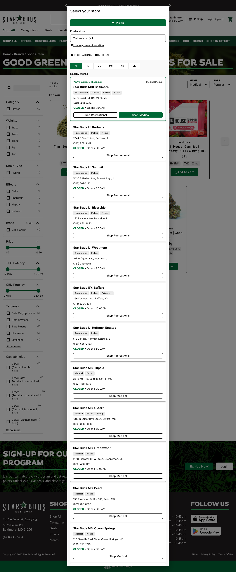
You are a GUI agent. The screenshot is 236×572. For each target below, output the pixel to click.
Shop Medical (141, 114)
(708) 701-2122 (82, 183)
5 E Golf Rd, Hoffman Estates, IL (91, 338)
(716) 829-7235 (82, 303)
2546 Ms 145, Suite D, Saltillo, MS (92, 378)
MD (99, 65)
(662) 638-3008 (82, 423)
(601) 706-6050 (82, 504)
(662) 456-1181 (82, 464)
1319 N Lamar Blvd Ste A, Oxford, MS (94, 418)
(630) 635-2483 (82, 343)
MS (111, 65)
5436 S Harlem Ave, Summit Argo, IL (94, 178)
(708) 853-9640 (82, 223)
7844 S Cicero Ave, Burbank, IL (90, 138)
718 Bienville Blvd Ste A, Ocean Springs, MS (98, 539)
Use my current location (88, 45)
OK (134, 65)
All (76, 65)
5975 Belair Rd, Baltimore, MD (90, 97)
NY (122, 65)
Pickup (120, 22)
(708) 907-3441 (82, 143)
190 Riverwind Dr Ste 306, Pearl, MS (94, 499)
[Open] (163, 38)
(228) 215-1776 (82, 544)
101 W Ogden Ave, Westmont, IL (91, 258)
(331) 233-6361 (82, 263)
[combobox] (115, 38)
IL (88, 65)
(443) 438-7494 (82, 103)
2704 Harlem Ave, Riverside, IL (90, 218)
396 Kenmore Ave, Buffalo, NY (90, 298)
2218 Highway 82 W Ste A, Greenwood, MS (98, 458)
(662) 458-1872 (82, 383)
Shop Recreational (95, 114)
